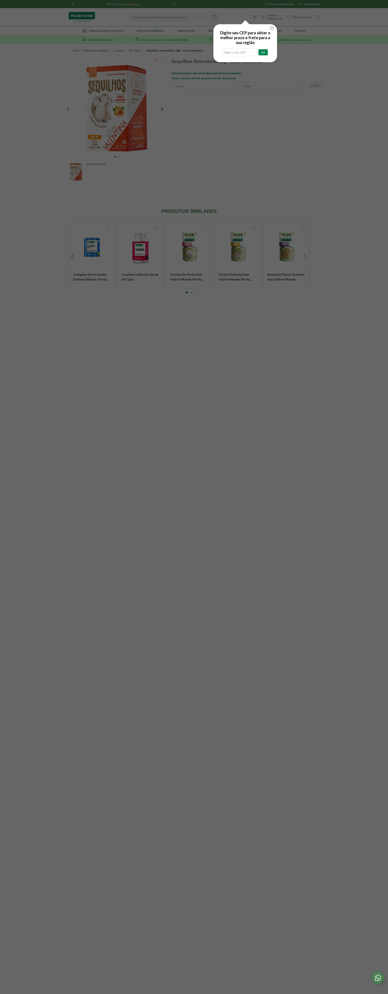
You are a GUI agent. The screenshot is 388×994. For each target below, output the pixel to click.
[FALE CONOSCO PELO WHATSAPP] (378, 978)
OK (263, 52)
